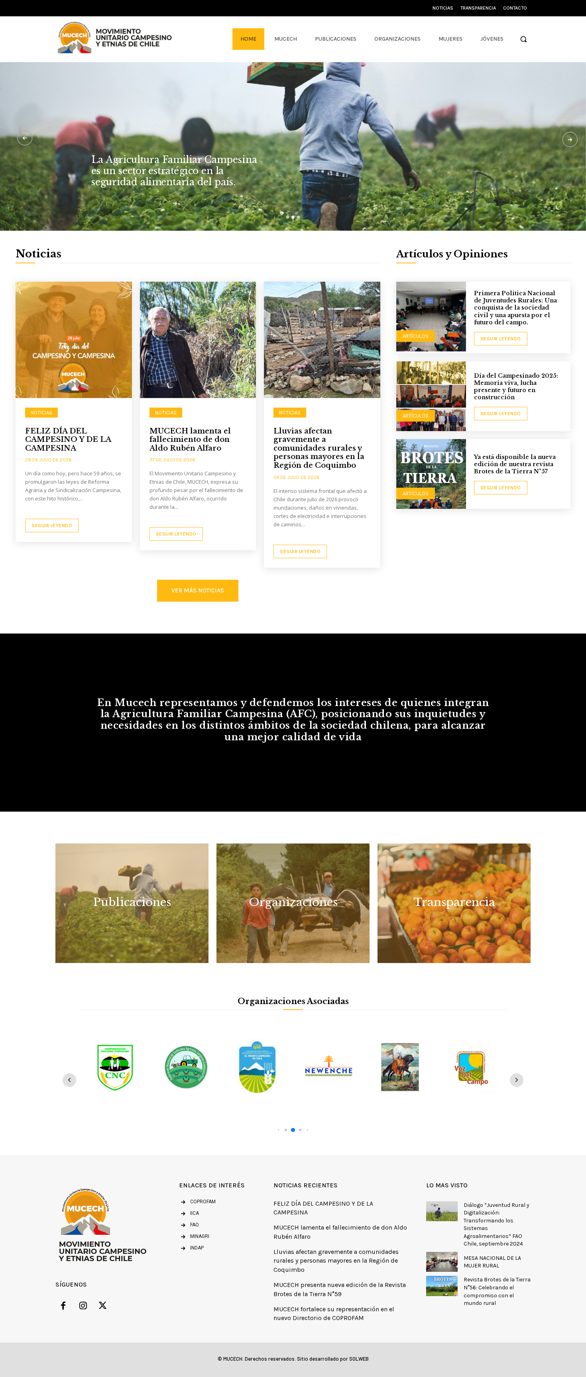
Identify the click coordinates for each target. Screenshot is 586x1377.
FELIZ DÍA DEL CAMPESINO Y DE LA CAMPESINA (68, 440)
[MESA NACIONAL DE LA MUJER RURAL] (442, 1262)
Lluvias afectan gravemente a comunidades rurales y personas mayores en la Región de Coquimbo (318, 448)
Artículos (416, 336)
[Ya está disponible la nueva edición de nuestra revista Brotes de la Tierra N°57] (431, 474)
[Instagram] (83, 1307)
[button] (523, 39)
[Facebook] (63, 1307)
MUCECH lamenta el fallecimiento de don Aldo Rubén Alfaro (190, 440)
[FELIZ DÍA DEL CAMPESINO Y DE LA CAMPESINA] (74, 340)
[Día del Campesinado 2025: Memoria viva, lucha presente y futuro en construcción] (431, 396)
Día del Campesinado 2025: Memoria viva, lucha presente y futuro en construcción (516, 386)
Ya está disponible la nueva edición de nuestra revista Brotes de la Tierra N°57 (515, 464)
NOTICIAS (41, 413)
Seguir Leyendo (51, 525)
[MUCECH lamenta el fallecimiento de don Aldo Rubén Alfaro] (198, 340)
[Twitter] (103, 1307)
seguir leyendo (500, 338)
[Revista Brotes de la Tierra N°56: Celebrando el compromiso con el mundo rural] (442, 1286)
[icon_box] (189, 1213)
